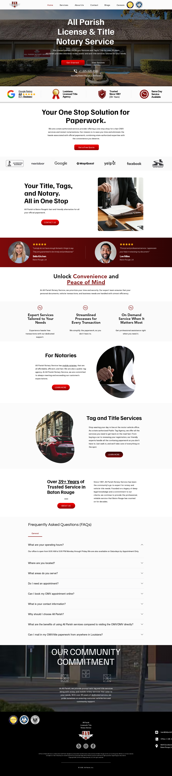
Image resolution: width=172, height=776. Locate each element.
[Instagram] (85, 746)
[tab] (35, 533)
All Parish (86, 722)
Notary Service (86, 727)
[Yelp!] (78, 746)
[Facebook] (93, 746)
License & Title (85, 725)
